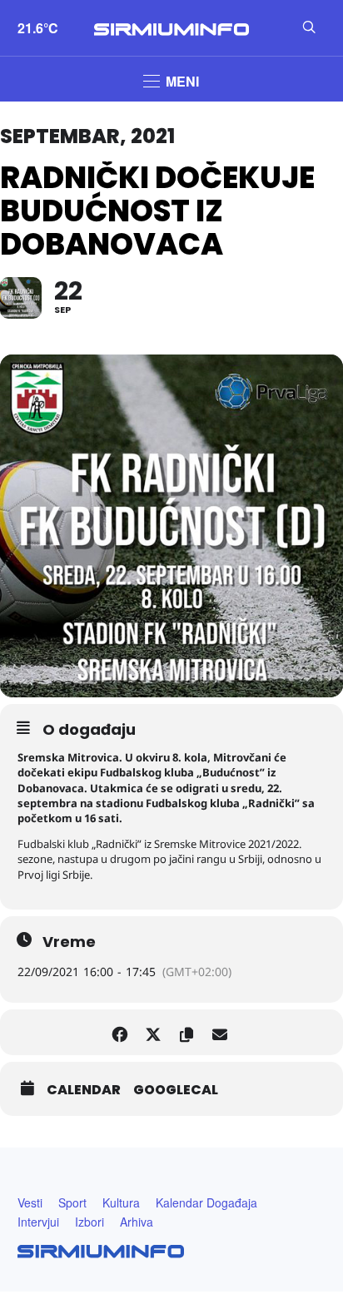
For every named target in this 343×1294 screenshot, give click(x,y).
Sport (72, 1202)
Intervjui (38, 1221)
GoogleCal (175, 1090)
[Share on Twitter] (152, 1032)
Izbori (89, 1221)
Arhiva (136, 1221)
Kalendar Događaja (206, 1202)
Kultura (121, 1202)
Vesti (29, 1202)
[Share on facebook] (119, 1032)
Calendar (84, 1090)
